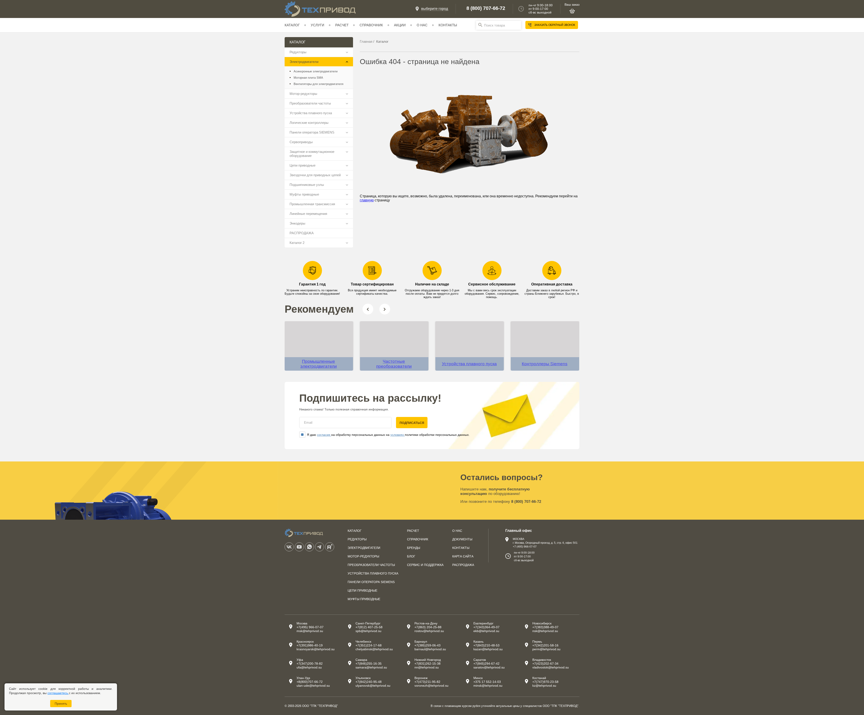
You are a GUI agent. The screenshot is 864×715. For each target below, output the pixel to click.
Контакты (448, 25)
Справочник (371, 25)
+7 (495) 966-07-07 (525, 546)
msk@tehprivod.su (310, 631)
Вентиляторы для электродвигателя (318, 84)
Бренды (413, 548)
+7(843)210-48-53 (486, 645)
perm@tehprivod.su (546, 649)
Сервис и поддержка (425, 565)
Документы (462, 539)
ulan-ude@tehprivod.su (313, 685)
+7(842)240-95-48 (369, 682)
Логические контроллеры (309, 123)
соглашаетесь (58, 693)
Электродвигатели (304, 62)
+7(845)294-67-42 (486, 663)
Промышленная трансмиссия (312, 204)
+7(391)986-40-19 (310, 645)
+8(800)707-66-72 (310, 682)
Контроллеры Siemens (544, 363)
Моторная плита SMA (308, 77)
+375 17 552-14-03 (487, 682)
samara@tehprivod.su (371, 667)
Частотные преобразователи (394, 364)
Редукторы (298, 52)
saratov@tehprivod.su (489, 667)
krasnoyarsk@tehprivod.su (316, 649)
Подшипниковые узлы (307, 185)
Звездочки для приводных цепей (315, 175)
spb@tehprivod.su (368, 631)
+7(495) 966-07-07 (310, 627)
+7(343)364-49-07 (486, 627)
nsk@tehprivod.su (545, 631)
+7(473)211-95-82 (427, 682)
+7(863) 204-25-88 (427, 627)
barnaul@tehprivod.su (430, 649)
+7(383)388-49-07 (545, 627)
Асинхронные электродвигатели (316, 71)
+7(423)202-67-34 (545, 663)
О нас (422, 25)
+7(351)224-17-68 (369, 645)
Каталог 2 (297, 243)
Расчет (342, 25)
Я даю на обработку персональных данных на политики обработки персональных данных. (388, 435)
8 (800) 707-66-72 (485, 8)
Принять (61, 703)
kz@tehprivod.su (544, 685)
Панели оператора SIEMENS (312, 132)
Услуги (317, 25)
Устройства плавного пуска (311, 113)
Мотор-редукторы (303, 94)
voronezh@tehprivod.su (431, 685)
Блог (411, 556)
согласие (324, 435)
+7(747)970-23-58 (545, 682)
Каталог (292, 25)
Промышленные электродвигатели (318, 364)
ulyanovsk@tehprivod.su (373, 685)
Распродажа (463, 565)
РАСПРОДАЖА (302, 233)
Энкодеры (297, 223)
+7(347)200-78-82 (310, 663)
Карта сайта (462, 556)
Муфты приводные (304, 194)
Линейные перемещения (308, 214)
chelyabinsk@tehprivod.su (374, 649)
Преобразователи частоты (310, 103)
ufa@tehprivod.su (309, 667)
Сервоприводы (301, 142)
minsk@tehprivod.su (487, 685)
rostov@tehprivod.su (429, 631)
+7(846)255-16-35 (369, 663)
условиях (397, 435)
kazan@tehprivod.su (488, 649)
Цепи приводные (302, 165)
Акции (400, 25)
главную (367, 200)
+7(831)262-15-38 (427, 663)
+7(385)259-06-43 (427, 645)
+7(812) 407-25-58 (369, 627)
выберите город (434, 9)
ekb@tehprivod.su (486, 631)
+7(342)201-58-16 (545, 645)
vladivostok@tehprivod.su (550, 667)
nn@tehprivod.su (426, 667)
